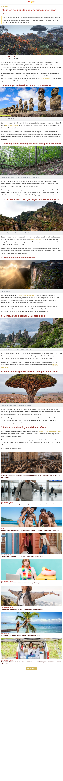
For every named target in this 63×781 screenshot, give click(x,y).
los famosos (11, 125)
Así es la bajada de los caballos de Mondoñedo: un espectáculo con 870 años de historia (30, 476)
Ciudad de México (36, 239)
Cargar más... (31, 668)
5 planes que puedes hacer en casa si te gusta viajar (20, 583)
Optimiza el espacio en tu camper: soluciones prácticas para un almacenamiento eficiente (31, 663)
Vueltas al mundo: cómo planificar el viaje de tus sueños (22, 609)
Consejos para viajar (7, 502)
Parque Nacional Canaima (25, 295)
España (3, 473)
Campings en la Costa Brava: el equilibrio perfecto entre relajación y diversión (30, 530)
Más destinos (5, 633)
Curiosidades (4, 6)
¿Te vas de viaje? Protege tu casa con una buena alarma (22, 556)
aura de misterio (44, 78)
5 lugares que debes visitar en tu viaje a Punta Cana (20, 635)
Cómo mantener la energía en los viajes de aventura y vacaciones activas (28, 504)
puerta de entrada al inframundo (50, 431)
